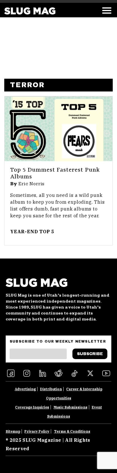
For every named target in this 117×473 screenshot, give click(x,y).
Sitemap (13, 431)
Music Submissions (70, 407)
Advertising (25, 389)
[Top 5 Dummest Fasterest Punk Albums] (58, 128)
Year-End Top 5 (32, 231)
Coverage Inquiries (32, 407)
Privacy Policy (36, 431)
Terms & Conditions (72, 431)
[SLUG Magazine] (29, 11)
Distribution (51, 389)
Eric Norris (31, 184)
